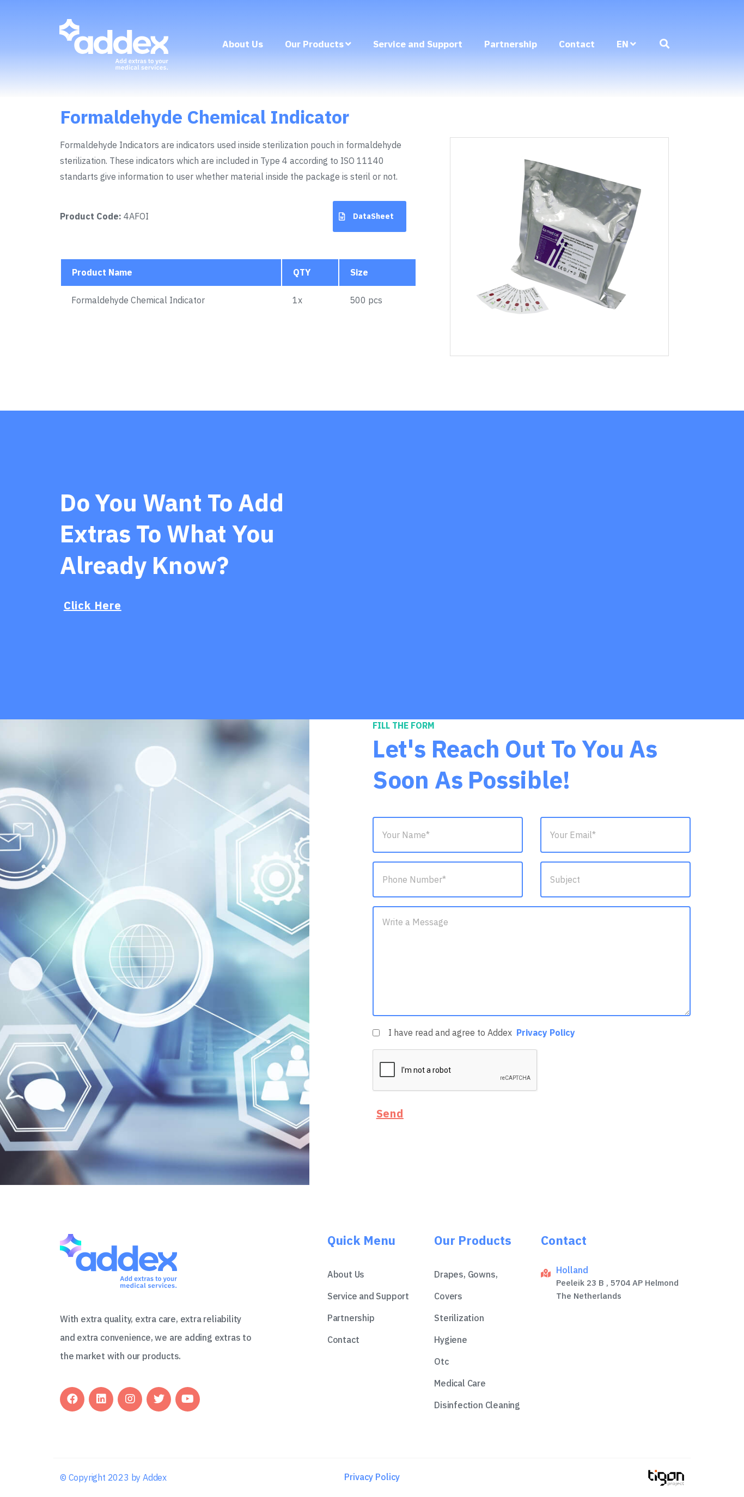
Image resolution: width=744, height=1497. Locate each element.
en (623, 44)
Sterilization (459, 1317)
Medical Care (460, 1383)
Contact (577, 44)
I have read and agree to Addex (481, 1032)
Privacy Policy (545, 1032)
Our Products (314, 44)
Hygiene (450, 1339)
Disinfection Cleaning (477, 1405)
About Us (242, 44)
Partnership (510, 44)
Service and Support (417, 44)
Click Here (92, 605)
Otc (441, 1361)
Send (390, 1113)
